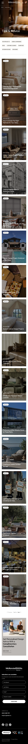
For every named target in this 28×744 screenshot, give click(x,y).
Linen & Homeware (16, 41)
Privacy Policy (14, 739)
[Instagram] (6, 724)
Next (19, 612)
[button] (25, 2)
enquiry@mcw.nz (6, 715)
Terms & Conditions (6, 739)
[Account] (22, 2)
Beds (3, 45)
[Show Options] (24, 696)
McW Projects (6, 41)
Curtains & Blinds (11, 45)
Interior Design (6, 49)
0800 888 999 (6, 713)
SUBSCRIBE (14, 701)
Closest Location (6, 694)
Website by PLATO (6, 740)
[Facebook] (3, 724)
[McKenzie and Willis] (14, 2)
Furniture (21, 45)
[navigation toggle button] (2, 2)
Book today (6, 651)
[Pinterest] (10, 724)
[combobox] (14, 696)
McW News (15, 49)
